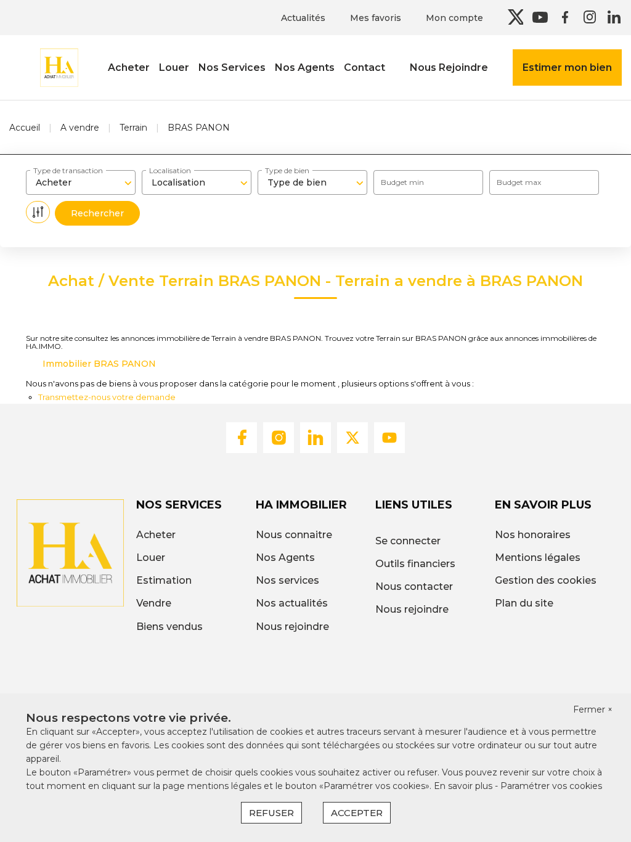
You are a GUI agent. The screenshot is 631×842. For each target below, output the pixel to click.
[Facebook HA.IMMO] (564, 17)
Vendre (153, 603)
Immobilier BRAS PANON (99, 363)
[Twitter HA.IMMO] (515, 17)
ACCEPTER (357, 813)
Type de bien (287, 170)
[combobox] (80, 182)
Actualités (303, 17)
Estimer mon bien (567, 67)
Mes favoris (375, 17)
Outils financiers (415, 564)
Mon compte (454, 17)
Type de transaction (68, 170)
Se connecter (408, 541)
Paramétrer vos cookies (551, 785)
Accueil (24, 127)
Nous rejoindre (292, 626)
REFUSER (271, 813)
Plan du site (524, 603)
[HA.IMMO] (58, 67)
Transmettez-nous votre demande (107, 397)
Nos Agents (305, 67)
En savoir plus (464, 785)
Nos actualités (292, 603)
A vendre (79, 127)
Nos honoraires (533, 535)
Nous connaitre (294, 535)
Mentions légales (537, 557)
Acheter (129, 67)
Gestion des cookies (545, 580)
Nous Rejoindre (449, 67)
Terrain (133, 127)
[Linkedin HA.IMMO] (614, 17)
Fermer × (593, 709)
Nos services (287, 580)
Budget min (402, 182)
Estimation (164, 580)
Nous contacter (414, 586)
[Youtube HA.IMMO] (540, 17)
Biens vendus (169, 626)
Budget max (519, 182)
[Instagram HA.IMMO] (589, 17)
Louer (174, 67)
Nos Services (232, 67)
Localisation (170, 170)
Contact (364, 67)
